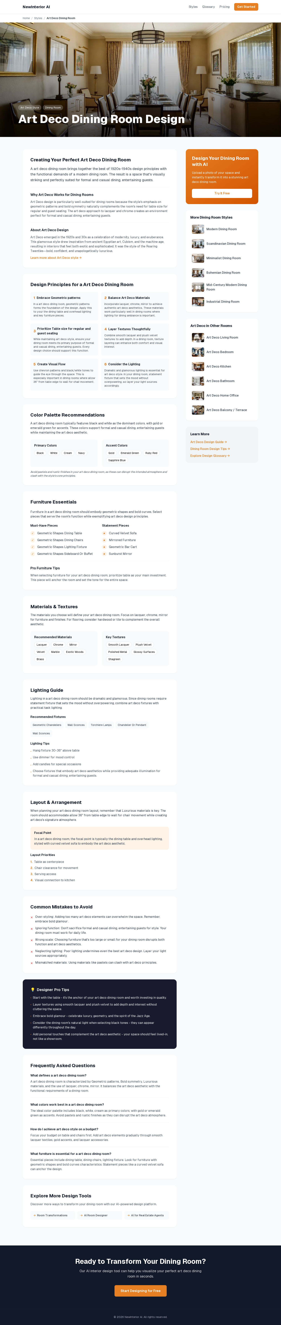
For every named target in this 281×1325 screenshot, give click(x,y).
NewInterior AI (36, 7)
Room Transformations (50, 1215)
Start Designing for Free (141, 1291)
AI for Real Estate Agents (146, 1215)
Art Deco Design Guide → (208, 442)
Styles (193, 7)
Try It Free (222, 193)
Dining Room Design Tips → (210, 449)
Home (26, 18)
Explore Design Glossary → (210, 456)
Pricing (224, 7)
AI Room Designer (94, 1215)
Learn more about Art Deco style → (56, 258)
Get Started (246, 7)
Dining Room (53, 107)
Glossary (208, 7)
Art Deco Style (29, 107)
